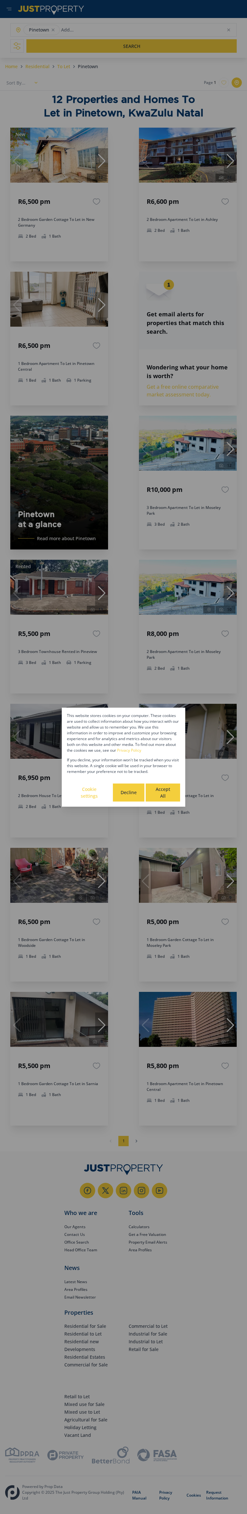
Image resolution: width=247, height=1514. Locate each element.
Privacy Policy (129, 750)
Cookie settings (89, 792)
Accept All (163, 792)
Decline (129, 792)
